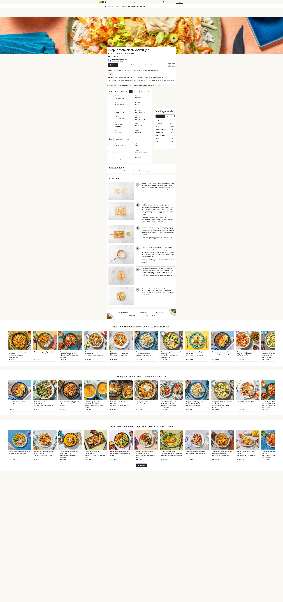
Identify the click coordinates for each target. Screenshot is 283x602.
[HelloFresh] (102, 2)
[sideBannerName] (165, 97)
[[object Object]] (169, 65)
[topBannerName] (141, 12)
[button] (168, 2)
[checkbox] (108, 56)
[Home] (106, 6)
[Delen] (173, 65)
